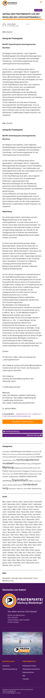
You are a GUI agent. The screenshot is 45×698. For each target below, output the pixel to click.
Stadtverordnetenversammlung (16, 416)
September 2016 (14, 558)
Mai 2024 (6, 517)
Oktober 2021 (26, 532)
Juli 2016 (25, 558)
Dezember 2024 (14, 512)
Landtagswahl (36, 464)
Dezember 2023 (19, 519)
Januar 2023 (19, 527)
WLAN (25, 488)
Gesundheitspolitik (11, 457)
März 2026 (6, 502)
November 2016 (27, 555)
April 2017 (31, 552)
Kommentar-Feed (30, 578)
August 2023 (33, 522)
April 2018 (20, 550)
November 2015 (32, 563)
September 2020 (8, 540)
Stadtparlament (13, 476)
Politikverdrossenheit (15, 471)
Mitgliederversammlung (21, 468)
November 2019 (35, 542)
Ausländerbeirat (35, 451)
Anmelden (6, 578)
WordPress (12, 691)
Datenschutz (14, 454)
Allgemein (38, 10)
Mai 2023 (19, 525)
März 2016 (21, 560)
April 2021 (15, 535)
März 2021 (24, 535)
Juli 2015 (17, 565)
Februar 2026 (17, 502)
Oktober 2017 (13, 552)
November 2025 (14, 504)
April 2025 (7, 509)
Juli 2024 (36, 514)
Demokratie (21, 454)
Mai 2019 (27, 545)
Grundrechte (32, 457)
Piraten (5, 471)
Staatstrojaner (33, 474)
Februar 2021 (35, 535)
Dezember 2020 (19, 537)
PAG (39, 468)
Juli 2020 (31, 540)
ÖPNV (29, 488)
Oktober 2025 (26, 504)
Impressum (6, 666)
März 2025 (17, 509)
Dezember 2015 (19, 563)
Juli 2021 (36, 532)
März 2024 (25, 517)
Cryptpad (25, 679)
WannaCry (20, 488)
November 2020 (33, 537)
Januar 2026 (28, 502)
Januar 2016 (7, 563)
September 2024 (14, 514)
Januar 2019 (16, 547)
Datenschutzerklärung (9, 669)
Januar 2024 (7, 519)
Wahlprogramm (12, 488)
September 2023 (20, 522)
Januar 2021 (7, 537)
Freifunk (37, 454)
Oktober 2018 (27, 547)
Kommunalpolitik (23, 414)
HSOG (14, 460)
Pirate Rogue (11, 693)
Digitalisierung (30, 454)
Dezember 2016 (14, 555)
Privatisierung (34, 471)
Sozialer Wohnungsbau (21, 474)
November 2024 (27, 512)
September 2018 (8, 550)
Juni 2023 (11, 525)
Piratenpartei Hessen (29, 666)
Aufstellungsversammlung (21, 451)
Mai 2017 (22, 552)
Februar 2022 (31, 530)
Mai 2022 (11, 530)
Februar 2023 (8, 527)
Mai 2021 (5, 535)
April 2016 (11, 560)
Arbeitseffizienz (6, 451)
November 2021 (14, 532)
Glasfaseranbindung (22, 457)
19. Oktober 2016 (13, 26)
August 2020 (21, 540)
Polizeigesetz (26, 471)
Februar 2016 (31, 560)
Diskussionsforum (28, 672)
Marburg (36, 414)
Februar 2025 (27, 509)
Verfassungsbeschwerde (15, 485)
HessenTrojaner (7, 460)
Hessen (39, 457)
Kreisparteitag (19, 463)
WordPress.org (7, 581)
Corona (8, 454)
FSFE (3, 457)
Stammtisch (20, 480)
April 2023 (29, 525)
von (11, 24)
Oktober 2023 (7, 522)
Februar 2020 (22, 542)
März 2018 (30, 550)
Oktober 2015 (7, 565)
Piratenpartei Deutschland (31, 669)
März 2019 (6, 547)
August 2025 (12, 507)
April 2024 (15, 517)
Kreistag (27, 463)
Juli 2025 (22, 507)
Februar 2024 (35, 517)
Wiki (23, 676)
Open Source (33, 468)
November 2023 (33, 519)
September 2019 (8, 545)
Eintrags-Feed (17, 578)
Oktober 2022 (31, 527)
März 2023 (38, 525)
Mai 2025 (39, 507)
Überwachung (36, 488)
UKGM (30, 481)
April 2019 (37, 545)
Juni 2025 (30, 507)
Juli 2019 (19, 545)
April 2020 (12, 542)
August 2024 (27, 514)
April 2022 (20, 530)
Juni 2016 (33, 558)
